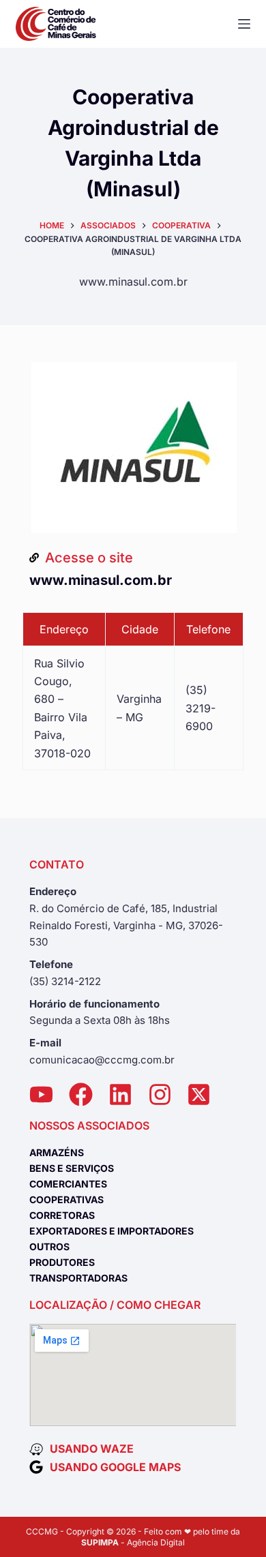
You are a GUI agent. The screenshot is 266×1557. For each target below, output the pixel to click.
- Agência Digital (133, 1542)
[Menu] (244, 24)
